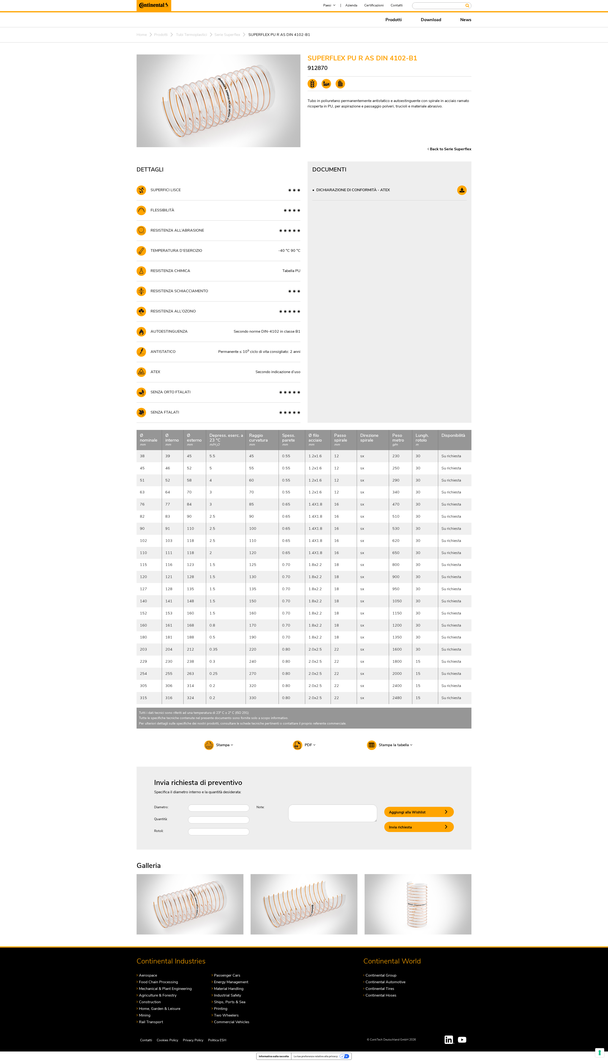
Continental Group (381, 975)
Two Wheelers (226, 1015)
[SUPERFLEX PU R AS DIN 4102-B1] (190, 904)
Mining (144, 1015)
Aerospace (148, 975)
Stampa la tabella (394, 745)
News (465, 20)
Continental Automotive (385, 981)
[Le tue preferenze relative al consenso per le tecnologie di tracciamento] (599, 1052)
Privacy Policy (193, 1040)
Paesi (327, 5)
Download (431, 20)
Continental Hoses (381, 995)
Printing (220, 1008)
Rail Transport (151, 1021)
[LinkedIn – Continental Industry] (449, 1040)
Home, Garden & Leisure (159, 1008)
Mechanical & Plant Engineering (165, 988)
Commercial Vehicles (231, 1021)
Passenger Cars (227, 975)
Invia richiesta (400, 827)
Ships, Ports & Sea (229, 1001)
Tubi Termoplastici (191, 34)
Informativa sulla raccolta (274, 1056)
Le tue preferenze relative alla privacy (316, 1056)
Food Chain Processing (158, 981)
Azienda (351, 5)
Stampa (223, 745)
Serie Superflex (227, 34)
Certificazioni (374, 5)
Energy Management (231, 981)
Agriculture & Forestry (157, 995)
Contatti (397, 5)
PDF (309, 745)
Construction (150, 1001)
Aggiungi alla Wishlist (407, 812)
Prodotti (393, 20)
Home (142, 34)
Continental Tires (380, 988)
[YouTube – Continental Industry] (463, 1040)
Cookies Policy (167, 1040)
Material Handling (228, 988)
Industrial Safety (227, 995)
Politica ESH (217, 1040)
